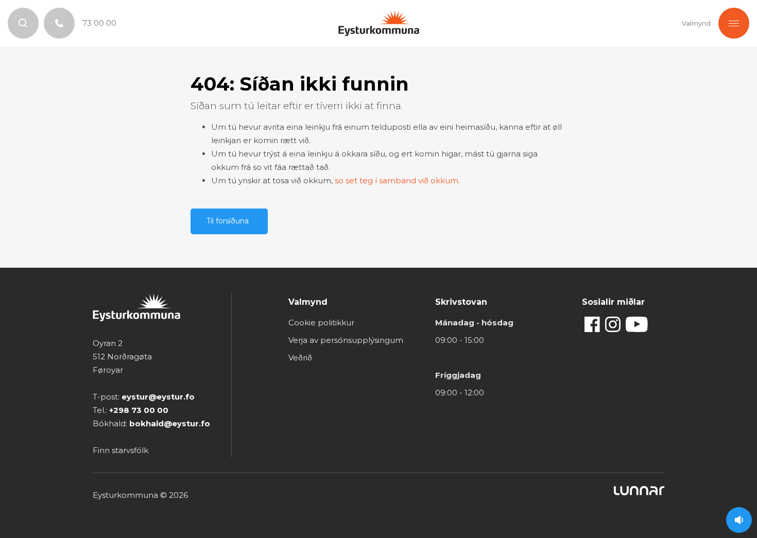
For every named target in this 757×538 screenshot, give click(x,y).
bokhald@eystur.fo (169, 423)
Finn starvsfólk (120, 450)
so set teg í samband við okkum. (397, 180)
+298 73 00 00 (138, 410)
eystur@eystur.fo (158, 397)
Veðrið (300, 357)
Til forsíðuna (228, 220)
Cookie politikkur (321, 322)
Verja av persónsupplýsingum (345, 340)
